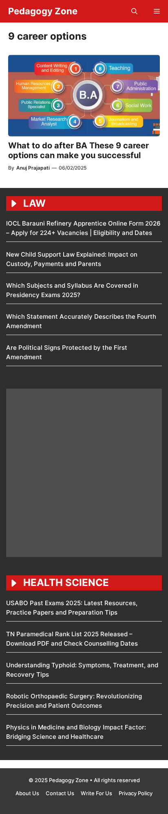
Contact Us (60, 793)
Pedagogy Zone (42, 11)
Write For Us (96, 793)
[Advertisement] (84, 473)
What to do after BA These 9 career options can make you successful (78, 150)
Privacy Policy (136, 793)
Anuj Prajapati (33, 168)
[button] (134, 11)
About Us (27, 793)
